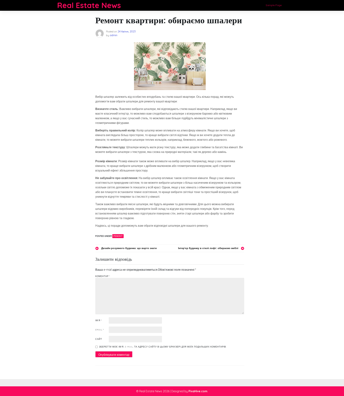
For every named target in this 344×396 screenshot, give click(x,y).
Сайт (98, 339)
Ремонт (118, 236)
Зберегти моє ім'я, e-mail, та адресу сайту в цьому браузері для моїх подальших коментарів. (162, 346)
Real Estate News (89, 5)
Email (99, 329)
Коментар (102, 276)
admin (113, 35)
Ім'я (98, 320)
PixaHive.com (197, 391)
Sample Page (274, 5)
